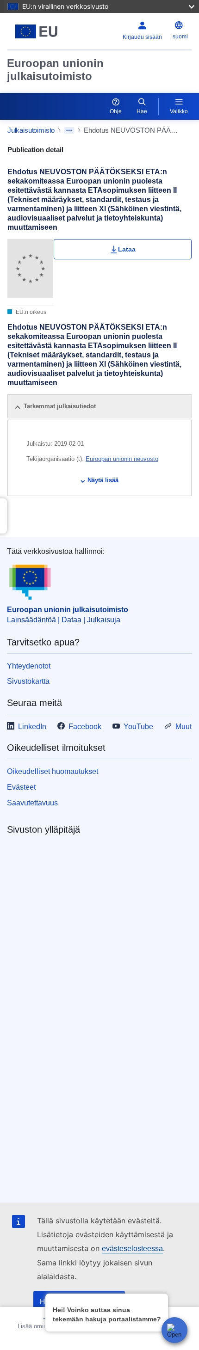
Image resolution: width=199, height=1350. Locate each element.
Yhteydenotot (28, 666)
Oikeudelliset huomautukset (52, 771)
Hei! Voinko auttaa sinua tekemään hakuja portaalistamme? (107, 1314)
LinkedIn (32, 726)
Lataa (127, 249)
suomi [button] (180, 36)
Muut (183, 726)
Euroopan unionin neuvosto (122, 458)
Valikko (179, 111)
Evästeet (21, 787)
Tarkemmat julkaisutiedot (60, 406)
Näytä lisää (102, 480)
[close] (159, 1300)
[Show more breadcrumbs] (69, 130)
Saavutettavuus (32, 803)
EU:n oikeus (30, 312)
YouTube (138, 726)
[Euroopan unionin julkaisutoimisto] (39, 31)
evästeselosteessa (132, 1248)
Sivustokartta (28, 681)
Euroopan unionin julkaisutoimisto (55, 69)
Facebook (84, 726)
